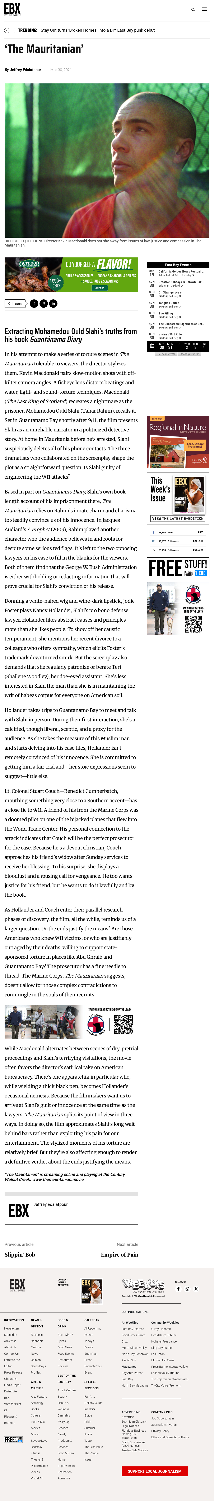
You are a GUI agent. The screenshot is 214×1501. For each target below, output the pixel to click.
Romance (64, 1478)
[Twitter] (43, 303)
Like (200, 532)
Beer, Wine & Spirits (66, 1338)
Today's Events (89, 1344)
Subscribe (10, 1334)
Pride (87, 1421)
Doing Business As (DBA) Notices (133, 1444)
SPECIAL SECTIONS (91, 1385)
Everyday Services (64, 1425)
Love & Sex (38, 1421)
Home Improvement (66, 1462)
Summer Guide (89, 1431)
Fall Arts (89, 1396)
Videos (35, 1472)
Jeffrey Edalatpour (25, 70)
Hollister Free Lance (164, 1341)
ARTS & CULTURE (37, 1385)
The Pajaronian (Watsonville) (170, 1379)
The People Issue (91, 1456)
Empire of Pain (119, 1254)
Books (35, 1409)
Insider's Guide (89, 1412)
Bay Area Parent (132, 1373)
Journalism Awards (164, 1424)
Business (37, 1334)
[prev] (6, 30)
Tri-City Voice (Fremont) (166, 1385)
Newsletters (12, 1328)
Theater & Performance (39, 1462)
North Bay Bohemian (135, 1354)
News (34, 1353)
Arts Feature (39, 1396)
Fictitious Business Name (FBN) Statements (134, 1434)
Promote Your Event (93, 1369)
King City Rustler (162, 1347)
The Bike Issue (93, 1447)
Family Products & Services (65, 1441)
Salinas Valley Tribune (165, 1373)
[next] (13, 30)
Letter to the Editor (12, 1363)
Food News (65, 1347)
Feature (36, 1347)
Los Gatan (158, 1354)
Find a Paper (12, 1385)
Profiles (36, 1372)
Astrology (37, 1403)
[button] (193, 10)
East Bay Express (133, 1329)
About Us (10, 1347)
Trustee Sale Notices (135, 1450)
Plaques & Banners (10, 1419)
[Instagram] (187, 1289)
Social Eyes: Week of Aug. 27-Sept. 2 (74, 30)
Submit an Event (91, 1357)
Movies (35, 1428)
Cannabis (37, 1341)
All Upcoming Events (92, 1331)
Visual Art (37, 1478)
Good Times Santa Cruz (133, 1338)
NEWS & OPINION (37, 1323)
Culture (35, 1415)
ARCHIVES (63, 1282)
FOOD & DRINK (63, 1323)
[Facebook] (34, 303)
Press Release (13, 1372)
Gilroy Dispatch (161, 1329)
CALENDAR (91, 1320)
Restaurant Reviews (65, 1363)
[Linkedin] (53, 303)
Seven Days (38, 1366)
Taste (88, 1440)
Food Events (66, 1353)
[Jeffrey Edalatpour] (19, 1210)
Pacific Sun (129, 1360)
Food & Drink (66, 1453)
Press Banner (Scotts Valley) (169, 1366)
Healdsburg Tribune (164, 1335)
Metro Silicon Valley (134, 1347)
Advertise (10, 1341)
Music (35, 1434)
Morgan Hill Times (163, 1360)
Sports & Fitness (36, 1450)
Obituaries (10, 1378)
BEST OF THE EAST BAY (67, 1379)
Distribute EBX (10, 1394)
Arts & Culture (67, 1390)
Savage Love (39, 1440)
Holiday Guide (93, 1403)
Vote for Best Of (12, 1407)
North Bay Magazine (135, 1385)
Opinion (36, 1360)
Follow (198, 541)
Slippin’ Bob (20, 1254)
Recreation (65, 1472)
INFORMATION (13, 1320)
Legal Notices (130, 1426)
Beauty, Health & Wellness (63, 1403)
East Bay (127, 1379)
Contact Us (11, 1353)
